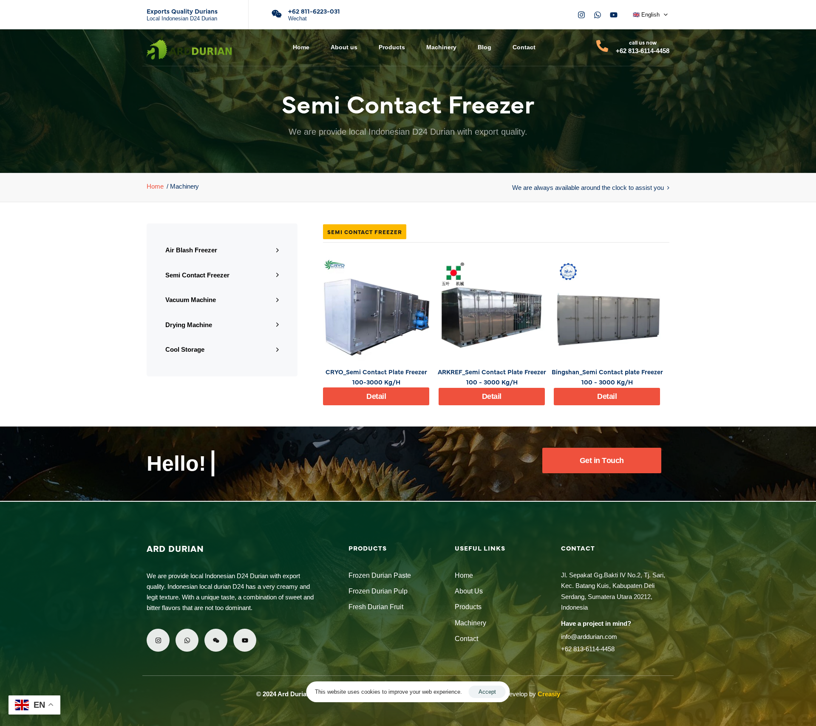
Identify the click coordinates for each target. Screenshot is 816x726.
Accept (487, 692)
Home (301, 47)
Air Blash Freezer (191, 250)
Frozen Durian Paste (379, 575)
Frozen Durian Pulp (378, 591)
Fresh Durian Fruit (375, 606)
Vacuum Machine (190, 299)
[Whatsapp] (597, 15)
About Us (469, 591)
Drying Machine (188, 324)
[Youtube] (614, 15)
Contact (524, 47)
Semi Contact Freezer (197, 274)
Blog (484, 47)
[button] (650, 15)
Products (392, 47)
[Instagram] (581, 15)
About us (344, 47)
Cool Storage (184, 349)
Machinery (441, 47)
